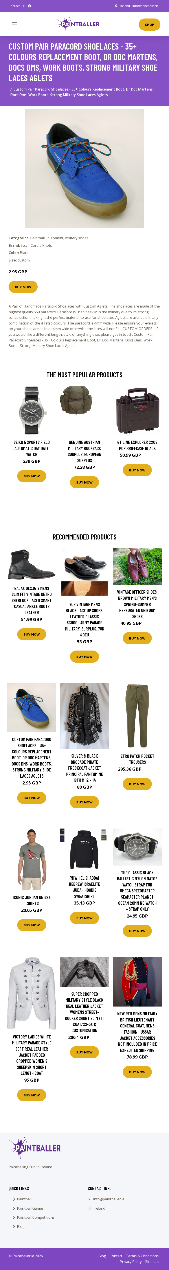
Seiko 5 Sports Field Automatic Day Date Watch (32, 448)
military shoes (76, 237)
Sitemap (152, 1261)
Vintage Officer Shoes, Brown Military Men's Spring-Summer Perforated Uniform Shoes (137, 604)
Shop (149, 24)
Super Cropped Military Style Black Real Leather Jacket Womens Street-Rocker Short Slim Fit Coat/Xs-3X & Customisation (84, 1012)
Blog (21, 1226)
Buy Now (23, 287)
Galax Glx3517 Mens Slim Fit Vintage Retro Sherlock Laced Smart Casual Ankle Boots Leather (32, 600)
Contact (116, 1255)
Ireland (125, 6)
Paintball (24, 1199)
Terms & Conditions (142, 1255)
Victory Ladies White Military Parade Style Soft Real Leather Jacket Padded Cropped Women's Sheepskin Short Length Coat (31, 1055)
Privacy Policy (131, 1261)
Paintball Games (30, 1208)
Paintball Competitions (36, 1217)
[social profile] (29, 6)
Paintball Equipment (46, 237)
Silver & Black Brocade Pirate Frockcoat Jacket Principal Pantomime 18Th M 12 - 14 (84, 768)
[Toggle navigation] (14, 24)
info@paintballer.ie (145, 6)
